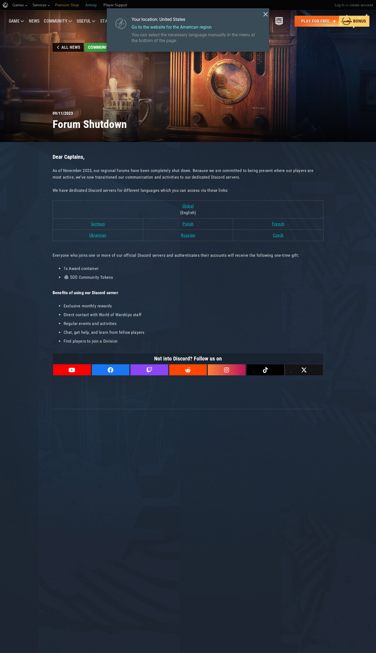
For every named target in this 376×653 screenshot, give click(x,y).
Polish (188, 223)
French (278, 223)
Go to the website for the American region (172, 27)
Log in (339, 5)
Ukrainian (97, 235)
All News (70, 47)
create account (361, 5)
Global (188, 206)
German (98, 223)
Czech (278, 235)
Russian (188, 235)
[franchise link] (279, 21)
